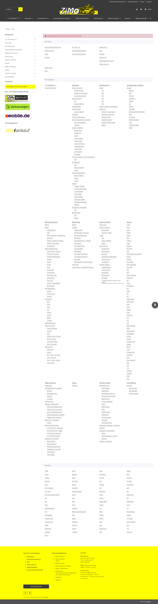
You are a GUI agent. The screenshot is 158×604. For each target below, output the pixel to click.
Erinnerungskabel (107, 401)
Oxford (76, 181)
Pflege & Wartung (10, 66)
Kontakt (149, 2)
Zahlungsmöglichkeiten (79, 51)
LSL (128, 320)
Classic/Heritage (52, 328)
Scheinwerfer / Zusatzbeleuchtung (82, 267)
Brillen (47, 225)
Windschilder (76, 213)
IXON (48, 304)
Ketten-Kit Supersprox (108, 112)
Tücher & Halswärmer (53, 283)
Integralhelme (51, 230)
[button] (137, 9)
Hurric (129, 283)
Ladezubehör (51, 452)
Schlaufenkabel (106, 417)
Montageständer (52, 393)
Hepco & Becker (79, 104)
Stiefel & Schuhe (50, 326)
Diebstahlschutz (104, 385)
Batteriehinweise (32, 567)
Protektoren (48, 299)
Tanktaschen (105, 262)
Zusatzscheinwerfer (80, 96)
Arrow (128, 235)
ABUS (73, 471)
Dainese (129, 478)
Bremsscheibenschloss (109, 396)
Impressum (102, 57)
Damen (49, 331)
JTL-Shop (148, 601)
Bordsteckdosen (52, 444)
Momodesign (131, 331)
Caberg (129, 241)
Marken (7, 63)
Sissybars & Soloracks (80, 93)
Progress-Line (131, 341)
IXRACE (131, 106)
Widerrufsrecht (133, 2)
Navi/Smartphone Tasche (109, 436)
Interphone (130, 286)
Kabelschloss (106, 407)
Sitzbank (74, 385)
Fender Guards (78, 90)
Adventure (50, 349)
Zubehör (76, 125)
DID (128, 251)
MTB (48, 233)
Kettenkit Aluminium (108, 114)
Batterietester (51, 441)
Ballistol (74, 474)
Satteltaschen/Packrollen (109, 257)
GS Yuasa (47, 491)
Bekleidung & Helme (11, 53)
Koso (128, 304)
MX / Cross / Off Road (53, 355)
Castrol (49, 423)
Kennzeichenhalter (80, 122)
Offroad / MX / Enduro (54, 336)
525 (103, 101)
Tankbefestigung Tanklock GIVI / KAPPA (111, 281)
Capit (128, 243)
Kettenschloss (106, 412)
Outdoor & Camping (105, 441)
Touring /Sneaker (52, 341)
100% (128, 225)
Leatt (48, 307)
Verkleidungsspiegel (80, 202)
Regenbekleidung (50, 323)
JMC (46, 501)
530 (103, 104)
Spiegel (74, 183)
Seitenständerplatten (78, 173)
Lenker (76, 136)
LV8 (128, 323)
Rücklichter (75, 264)
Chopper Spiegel (79, 186)
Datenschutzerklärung (34, 559)
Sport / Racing (51, 339)
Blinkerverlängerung (80, 235)
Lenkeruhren (78, 152)
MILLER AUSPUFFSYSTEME (137, 112)
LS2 (48, 310)
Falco (46, 484)
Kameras (102, 428)
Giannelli (129, 267)
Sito (128, 365)
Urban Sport (50, 363)
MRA (73, 515)
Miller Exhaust (131, 326)
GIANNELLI (132, 98)
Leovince (74, 508)
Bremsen (129, 385)
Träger (101, 235)
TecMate (129, 371)
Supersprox (102, 528)
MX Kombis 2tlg (52, 275)
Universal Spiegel (79, 199)
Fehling (129, 259)
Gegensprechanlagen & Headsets (109, 425)
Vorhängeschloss (107, 423)
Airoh (128, 230)
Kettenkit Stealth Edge (108, 122)
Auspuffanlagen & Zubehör (13, 50)
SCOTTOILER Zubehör (53, 436)
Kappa (76, 170)
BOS (130, 93)
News (142, 2)
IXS (128, 294)
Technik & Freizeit (10, 73)
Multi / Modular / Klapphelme (56, 235)
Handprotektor (76, 106)
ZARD (130, 128)
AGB (100, 51)
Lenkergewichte (79, 146)
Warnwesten (51, 286)
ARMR (128, 233)
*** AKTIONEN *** (11, 39)
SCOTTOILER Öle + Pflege (54, 431)
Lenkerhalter (78, 149)
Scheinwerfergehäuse (81, 257)
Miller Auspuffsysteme (79, 512)
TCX (128, 368)
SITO (130, 122)
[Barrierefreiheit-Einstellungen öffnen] (155, 305)
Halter (103, 404)
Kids (48, 333)
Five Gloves (130, 262)
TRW (128, 376)
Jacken (49, 264)
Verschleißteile (9, 77)
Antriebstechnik (10, 46)
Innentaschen (106, 270)
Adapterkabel (78, 230)
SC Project (132, 117)
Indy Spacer (77, 243)
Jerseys (49, 291)
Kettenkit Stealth (107, 120)
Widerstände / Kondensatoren (83, 262)
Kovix (128, 307)
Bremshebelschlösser (108, 393)
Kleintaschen (106, 251)
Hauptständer (76, 109)
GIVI (75, 159)
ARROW (131, 90)
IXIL (130, 104)
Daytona (129, 246)
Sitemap (101, 54)
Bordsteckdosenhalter (53, 446)
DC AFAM (75, 481)
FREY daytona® (131, 264)
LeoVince (129, 315)
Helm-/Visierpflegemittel (54, 407)
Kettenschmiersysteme (52, 425)
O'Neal (49, 312)
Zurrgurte (50, 399)
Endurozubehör (77, 98)
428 (103, 96)
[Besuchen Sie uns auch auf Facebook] (25, 593)
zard (128, 379)
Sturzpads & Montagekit (79, 207)
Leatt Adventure (50, 508)
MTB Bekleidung (50, 288)
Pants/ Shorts (51, 294)
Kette (103, 409)
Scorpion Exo (131, 352)
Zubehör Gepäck (104, 264)
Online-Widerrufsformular (117, 2)
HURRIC (131, 101)
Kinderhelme (51, 246)
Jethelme (49, 238)
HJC (128, 280)
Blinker (74, 225)
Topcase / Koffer (107, 233)
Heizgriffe (75, 114)
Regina (104, 125)
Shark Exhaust (131, 360)
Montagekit (77, 251)
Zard (46, 535)
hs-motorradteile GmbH (52, 495)
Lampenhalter (78, 249)
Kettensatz (102, 109)
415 (103, 90)
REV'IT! (49, 318)
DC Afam (129, 249)
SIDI (128, 363)
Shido (46, 525)
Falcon (129, 257)
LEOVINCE (132, 109)
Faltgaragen (48, 385)
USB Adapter (51, 454)
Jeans (48, 267)
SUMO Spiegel (78, 197)
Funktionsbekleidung (53, 257)
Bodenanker (105, 391)
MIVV (130, 114)
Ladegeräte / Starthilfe (52, 438)
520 (103, 98)
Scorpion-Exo (49, 522)
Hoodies (49, 259)
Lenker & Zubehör (77, 128)
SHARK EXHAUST (134, 120)
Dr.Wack (129, 481)
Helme (47, 227)
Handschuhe (49, 347)
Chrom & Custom (77, 88)
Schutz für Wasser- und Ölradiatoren (83, 157)
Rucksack (104, 254)
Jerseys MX (50, 270)
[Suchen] (20, 9)
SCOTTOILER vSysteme (54, 433)
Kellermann (130, 302)
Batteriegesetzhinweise (106, 61)
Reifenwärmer (49, 401)
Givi (75, 101)
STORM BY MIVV (134, 125)
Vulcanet (129, 532)
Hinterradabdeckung (78, 117)
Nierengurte (50, 278)
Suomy (74, 528)
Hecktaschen (105, 249)
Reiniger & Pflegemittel (52, 404)
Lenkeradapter (78, 138)
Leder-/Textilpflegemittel (54, 412)
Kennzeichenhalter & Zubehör (81, 120)
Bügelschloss (106, 399)
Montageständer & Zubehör (53, 388)
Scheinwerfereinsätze (81, 254)
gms (48, 302)
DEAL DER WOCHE (50, 88)
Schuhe (49, 296)
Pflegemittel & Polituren (54, 417)
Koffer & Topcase (104, 227)
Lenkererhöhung (79, 144)
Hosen (49, 262)
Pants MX (50, 280)
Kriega (129, 310)
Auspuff (129, 88)
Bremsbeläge (133, 391)
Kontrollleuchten (79, 246)
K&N (73, 501)
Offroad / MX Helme (53, 243)
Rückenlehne (106, 275)
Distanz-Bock (78, 130)
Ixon (73, 498)
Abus (128, 227)
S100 (128, 349)
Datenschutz (103, 47)
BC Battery (102, 474)
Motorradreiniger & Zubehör (55, 415)
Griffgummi (77, 133)
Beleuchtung (9, 56)
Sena (128, 357)
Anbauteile (8, 43)
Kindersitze (102, 225)
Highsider (130, 278)
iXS (128, 296)
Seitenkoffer (105, 230)
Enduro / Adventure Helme (55, 241)
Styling (7, 70)
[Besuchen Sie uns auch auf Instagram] (30, 593)
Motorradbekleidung (51, 249)
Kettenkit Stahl (106, 117)
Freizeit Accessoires (53, 254)
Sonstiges (77, 154)
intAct (101, 495)
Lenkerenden (78, 141)
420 (103, 93)
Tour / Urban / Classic (53, 360)
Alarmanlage (105, 388)
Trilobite (49, 320)
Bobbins (49, 391)
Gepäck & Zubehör (10, 60)
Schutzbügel (76, 162)
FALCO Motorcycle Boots (134, 254)
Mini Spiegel (78, 194)
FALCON (131, 96)
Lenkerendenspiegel (80, 189)
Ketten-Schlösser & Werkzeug (108, 106)
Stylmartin (48, 528)
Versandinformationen (79, 54)
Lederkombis (51, 272)
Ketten (101, 88)
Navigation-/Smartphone (106, 431)
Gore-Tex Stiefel (52, 344)
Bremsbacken (133, 388)
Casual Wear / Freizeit (53, 251)
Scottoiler (129, 355)
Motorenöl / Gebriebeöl (52, 420)
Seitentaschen (106, 259)
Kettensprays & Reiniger (54, 409)
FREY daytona (49, 488)
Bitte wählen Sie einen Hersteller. (16, 87)
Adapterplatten (106, 267)
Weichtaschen (103, 246)
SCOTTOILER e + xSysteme (55, 428)
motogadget (130, 333)
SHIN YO (74, 525)
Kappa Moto (130, 299)
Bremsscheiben (133, 393)
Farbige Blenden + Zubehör (82, 241)
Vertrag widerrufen (36, 586)
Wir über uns (76, 47)
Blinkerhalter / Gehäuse (81, 233)
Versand (46, 597)
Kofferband (105, 415)
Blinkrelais (77, 238)
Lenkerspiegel (78, 191)
